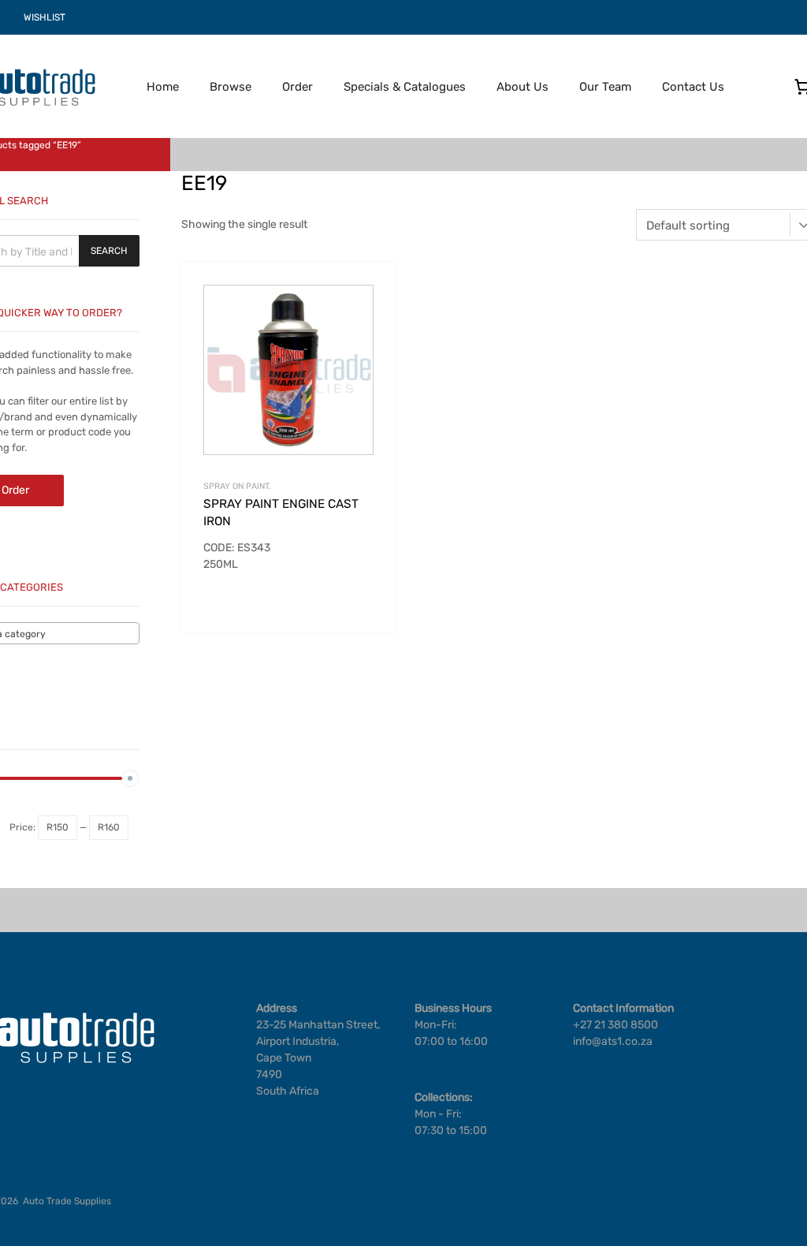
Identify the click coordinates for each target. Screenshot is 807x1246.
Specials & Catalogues (405, 87)
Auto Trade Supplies (67, 1201)
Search (109, 250)
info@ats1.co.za (613, 1041)
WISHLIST (44, 17)
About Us (522, 87)
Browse (230, 87)
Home (163, 87)
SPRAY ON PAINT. (237, 486)
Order (297, 87)
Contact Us (693, 87)
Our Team (605, 87)
